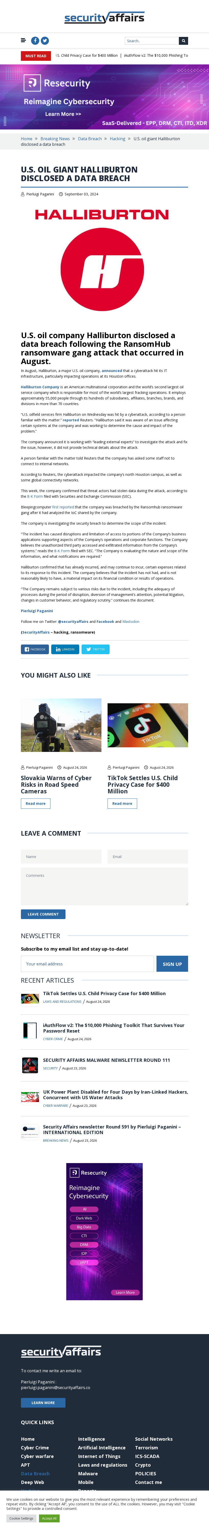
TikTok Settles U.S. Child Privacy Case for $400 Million (63, 55)
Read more (36, 803)
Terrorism (146, 1448)
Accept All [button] (49, 1518)
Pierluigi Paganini (40, 194)
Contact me (148, 1482)
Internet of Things (99, 1456)
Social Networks (154, 1439)
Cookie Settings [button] (21, 1518)
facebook (38, 649)
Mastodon (130, 621)
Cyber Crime (53, 1039)
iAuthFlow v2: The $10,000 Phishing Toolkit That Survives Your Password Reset (114, 1028)
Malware (88, 1473)
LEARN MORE (43, 1402)
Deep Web (32, 1482)
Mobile (86, 1482)
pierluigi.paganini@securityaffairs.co (55, 1387)
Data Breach (90, 138)
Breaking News (55, 138)
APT (25, 1465)
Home (26, 138)
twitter (99, 649)
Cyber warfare (55, 1105)
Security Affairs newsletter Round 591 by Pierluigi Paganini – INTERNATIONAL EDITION (112, 1129)
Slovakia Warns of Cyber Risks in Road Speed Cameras (56, 784)
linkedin (68, 649)
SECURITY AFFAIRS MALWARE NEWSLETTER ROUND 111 (106, 1060)
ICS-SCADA (147, 1456)
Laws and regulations (62, 1001)
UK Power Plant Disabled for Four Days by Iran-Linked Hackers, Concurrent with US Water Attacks (115, 1094)
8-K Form (35, 496)
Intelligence (91, 1439)
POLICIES (145, 1473)
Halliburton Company (40, 386)
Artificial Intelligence (102, 1448)
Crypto (143, 1465)
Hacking (117, 138)
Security (50, 1068)
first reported (63, 507)
